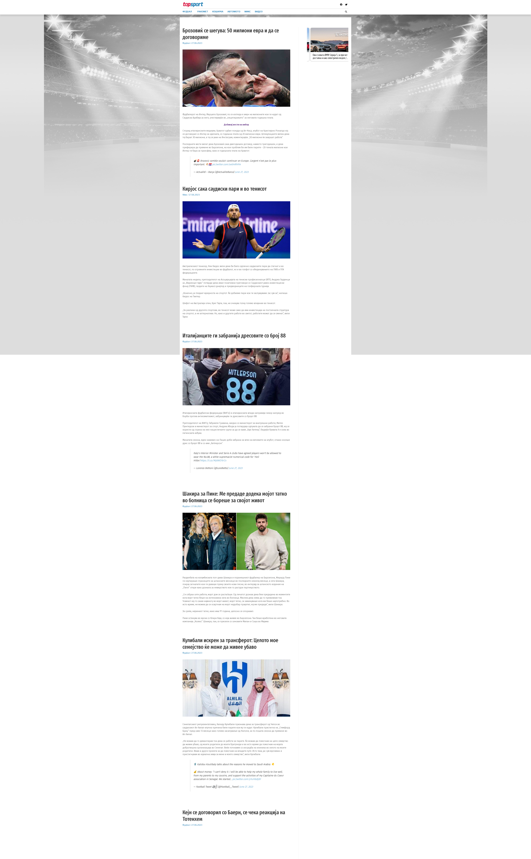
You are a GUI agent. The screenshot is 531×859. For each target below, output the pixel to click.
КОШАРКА (217, 11)
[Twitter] (346, 4)
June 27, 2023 (242, 172)
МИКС (247, 11)
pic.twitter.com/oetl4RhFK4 (226, 164)
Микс (185, 195)
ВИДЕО (259, 11)
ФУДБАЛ (187, 11)
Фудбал (186, 43)
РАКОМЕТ (202, 11)
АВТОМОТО (233, 11)
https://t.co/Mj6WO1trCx (213, 460)
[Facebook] (341, 4)
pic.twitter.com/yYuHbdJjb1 (246, 779)
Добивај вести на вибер (236, 124)
